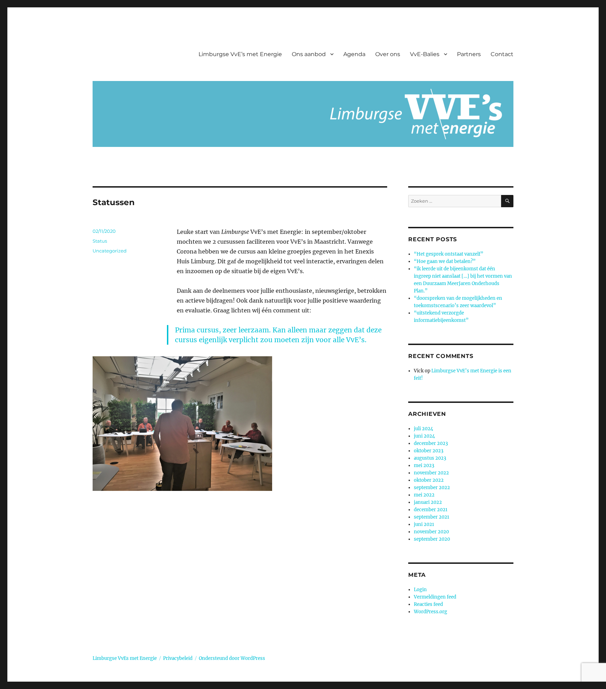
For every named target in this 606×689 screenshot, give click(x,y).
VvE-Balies (424, 54)
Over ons (387, 54)
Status (100, 241)
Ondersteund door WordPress (232, 658)
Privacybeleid (178, 658)
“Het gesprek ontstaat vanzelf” (448, 254)
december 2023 (431, 443)
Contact (502, 54)
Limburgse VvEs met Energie (125, 658)
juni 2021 (424, 524)
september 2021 (431, 517)
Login (420, 590)
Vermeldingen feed (435, 597)
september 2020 (432, 539)
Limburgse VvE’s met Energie (240, 54)
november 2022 (431, 473)
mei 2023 (424, 465)
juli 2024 (423, 429)
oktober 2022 (429, 480)
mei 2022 (424, 495)
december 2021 (430, 510)
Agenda (354, 54)
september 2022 (432, 488)
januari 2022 (428, 502)
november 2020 (431, 532)
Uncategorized (110, 251)
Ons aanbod (309, 54)
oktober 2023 (428, 451)
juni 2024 (424, 436)
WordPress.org (430, 612)
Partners (469, 54)
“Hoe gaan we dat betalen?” (445, 261)
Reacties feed (428, 604)
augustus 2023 (430, 458)
